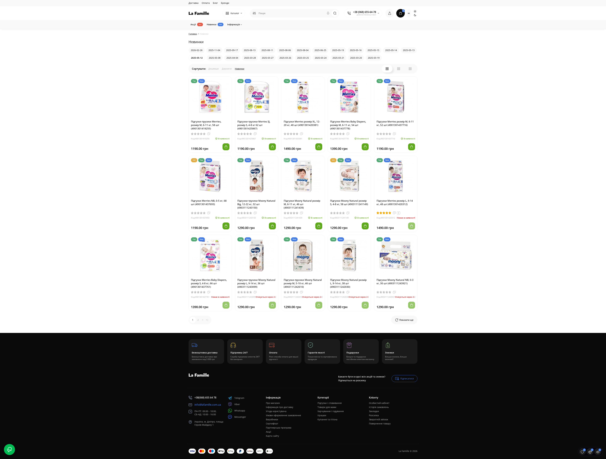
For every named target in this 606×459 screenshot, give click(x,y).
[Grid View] (387, 69)
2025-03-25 (303, 57)
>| (207, 319)
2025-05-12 (197, 57)
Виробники (272, 419)
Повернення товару (380, 423)
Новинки (239, 68)
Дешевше (213, 68)
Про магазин (273, 402)
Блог (215, 2)
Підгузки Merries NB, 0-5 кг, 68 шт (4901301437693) (209, 202)
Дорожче (227, 68)
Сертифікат (272, 423)
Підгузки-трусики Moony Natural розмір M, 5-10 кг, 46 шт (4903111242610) (303, 283)
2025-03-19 (374, 57)
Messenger (240, 416)
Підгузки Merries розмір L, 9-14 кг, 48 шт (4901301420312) (395, 202)
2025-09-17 (232, 50)
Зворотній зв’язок (378, 419)
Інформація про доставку (279, 407)
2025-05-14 (391, 50)
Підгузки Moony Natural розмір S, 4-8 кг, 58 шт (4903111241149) (349, 202)
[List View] (398, 69)
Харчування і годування (331, 411)
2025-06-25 (320, 50)
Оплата (206, 2)
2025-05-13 (409, 50)
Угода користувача (276, 411)
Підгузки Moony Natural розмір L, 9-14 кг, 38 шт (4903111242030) (348, 283)
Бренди (225, 2)
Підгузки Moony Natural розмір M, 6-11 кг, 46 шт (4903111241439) (302, 204)
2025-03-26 (285, 57)
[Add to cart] (226, 146)
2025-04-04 (232, 57)
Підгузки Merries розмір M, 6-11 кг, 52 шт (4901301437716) (395, 123)
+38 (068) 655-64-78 (364, 12)
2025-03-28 (250, 57)
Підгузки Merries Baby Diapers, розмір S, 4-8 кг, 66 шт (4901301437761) (209, 283)
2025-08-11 (267, 50)
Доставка (194, 2)
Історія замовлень (379, 407)
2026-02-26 (196, 50)
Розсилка (374, 415)
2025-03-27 (267, 57)
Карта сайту (272, 435)
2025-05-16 (356, 50)
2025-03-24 (321, 57)
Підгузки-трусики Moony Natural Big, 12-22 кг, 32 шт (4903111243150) (256, 204)
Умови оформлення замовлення (283, 415)
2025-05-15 (373, 50)
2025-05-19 (338, 50)
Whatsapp (239, 410)
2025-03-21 (338, 57)
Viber (237, 404)
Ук (409, 13)
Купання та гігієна (327, 419)
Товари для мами (327, 407)
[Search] (328, 13)
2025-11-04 (214, 50)
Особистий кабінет (379, 402)
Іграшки (322, 415)
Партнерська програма (278, 427)
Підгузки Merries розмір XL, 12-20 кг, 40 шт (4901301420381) (302, 123)
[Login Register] (389, 13)
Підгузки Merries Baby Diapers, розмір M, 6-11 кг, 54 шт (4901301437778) (348, 125)
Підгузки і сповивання (330, 402)
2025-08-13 (249, 50)
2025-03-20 (356, 57)
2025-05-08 (214, 57)
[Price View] (410, 69)
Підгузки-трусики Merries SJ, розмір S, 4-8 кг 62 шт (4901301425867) (253, 125)
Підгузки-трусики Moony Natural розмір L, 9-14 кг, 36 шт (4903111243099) (256, 283)
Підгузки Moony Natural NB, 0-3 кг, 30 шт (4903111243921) (395, 281)
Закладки (374, 411)
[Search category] (254, 13)
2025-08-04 (303, 50)
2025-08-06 (285, 50)
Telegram (239, 397)
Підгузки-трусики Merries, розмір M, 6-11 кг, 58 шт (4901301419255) (206, 125)
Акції (268, 431)
